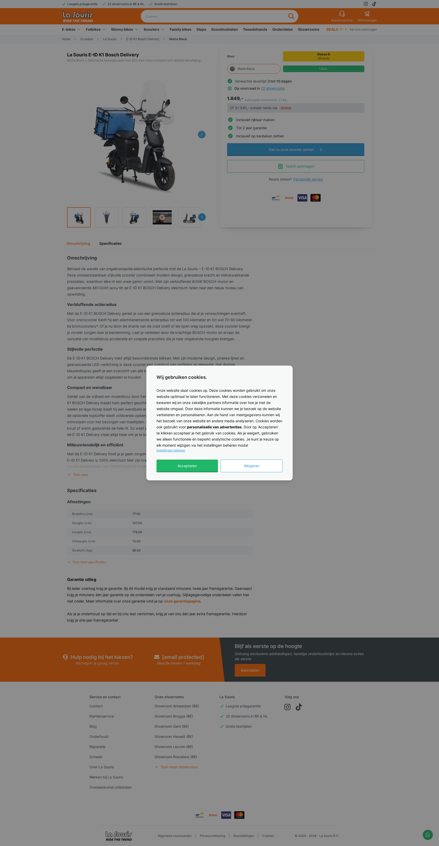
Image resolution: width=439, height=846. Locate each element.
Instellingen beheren (170, 450)
